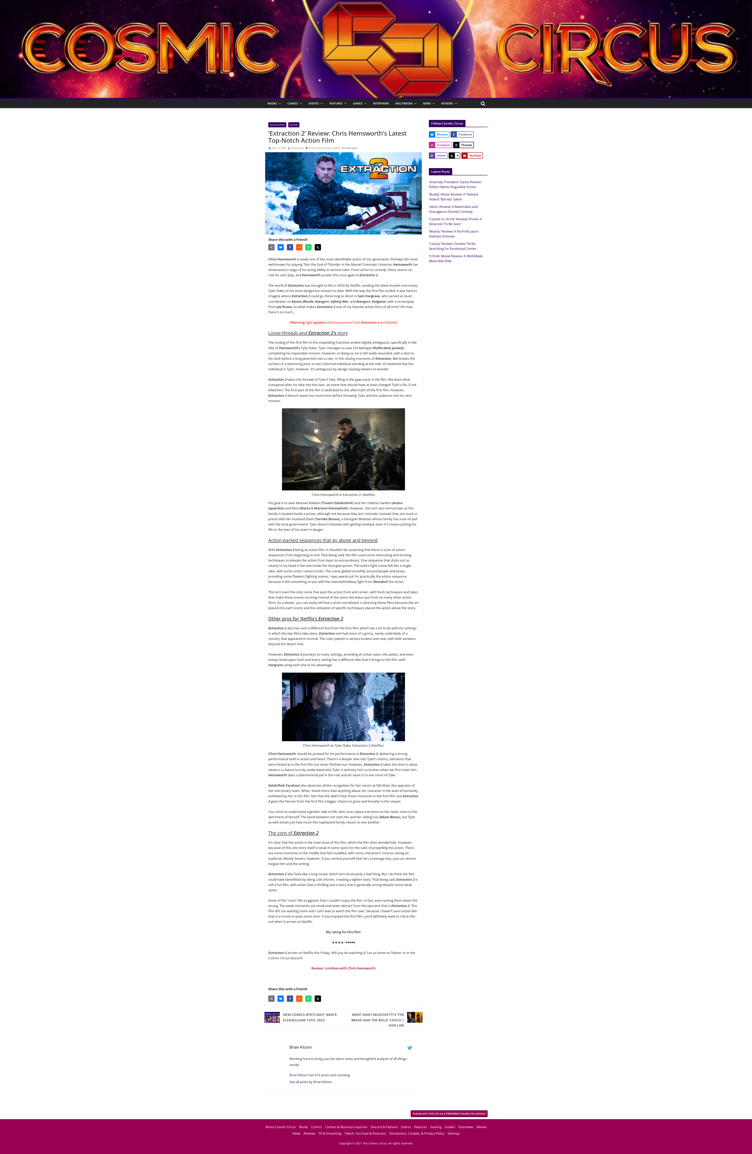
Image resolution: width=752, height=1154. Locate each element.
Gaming (436, 1127)
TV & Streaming (329, 1133)
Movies (481, 1127)
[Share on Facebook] (290, 247)
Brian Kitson (297, 148)
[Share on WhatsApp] (308, 247)
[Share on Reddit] (299, 247)
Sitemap (453, 1133)
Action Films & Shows (320, 148)
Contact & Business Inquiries (346, 1127)
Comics (292, 103)
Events (314, 103)
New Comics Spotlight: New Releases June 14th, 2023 (310, 1017)
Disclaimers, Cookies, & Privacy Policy (416, 1133)
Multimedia (403, 103)
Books (272, 103)
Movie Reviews (277, 124)
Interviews (381, 103)
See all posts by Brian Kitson (310, 1082)
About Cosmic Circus (280, 1127)
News (427, 103)
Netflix (336, 148)
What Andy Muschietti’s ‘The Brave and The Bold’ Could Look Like (377, 1019)
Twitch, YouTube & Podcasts (365, 1133)
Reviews (447, 103)
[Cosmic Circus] (376, 2)
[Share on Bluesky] (280, 247)
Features (336, 103)
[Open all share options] (271, 247)
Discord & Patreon (384, 1127)
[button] (279, 103)
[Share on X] (318, 247)
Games (357, 103)
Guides (450, 1127)
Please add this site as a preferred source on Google (449, 1113)
